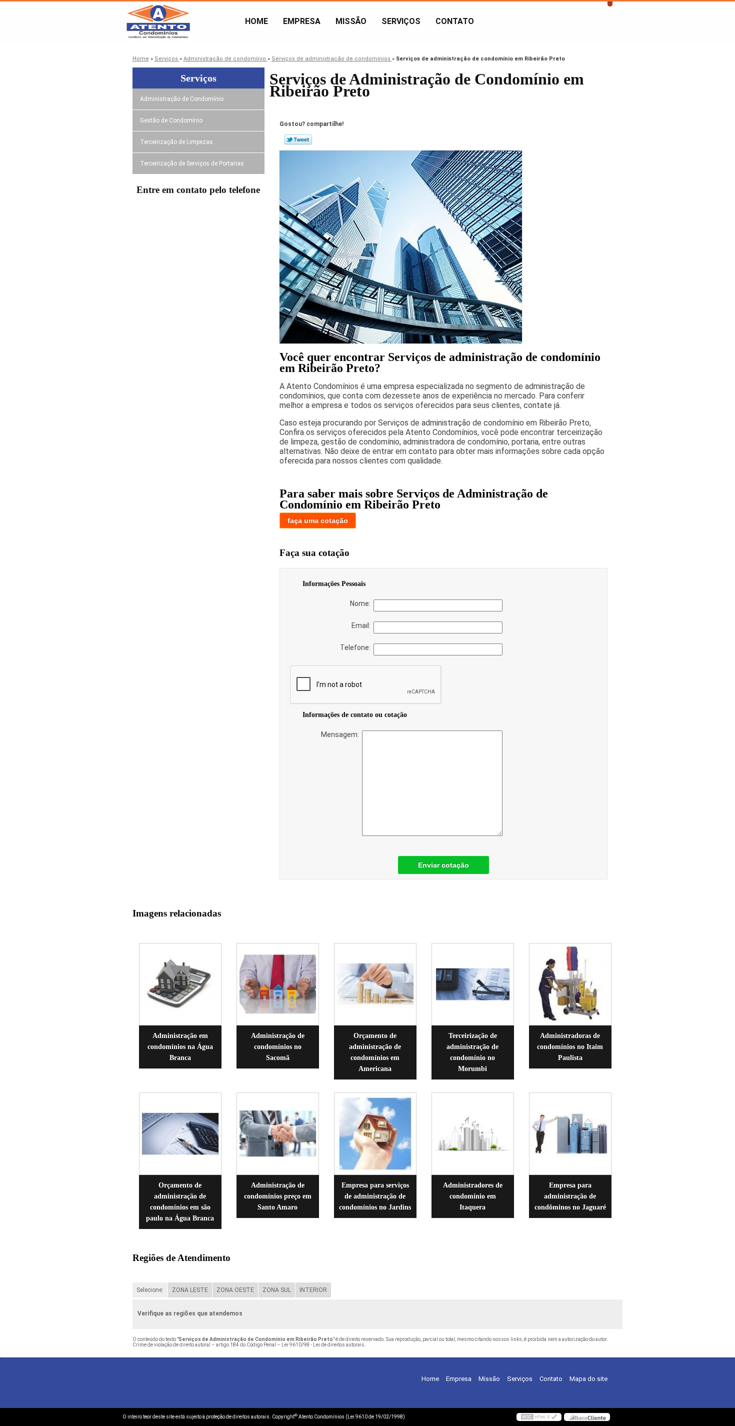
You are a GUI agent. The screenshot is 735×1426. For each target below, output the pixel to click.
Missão (351, 21)
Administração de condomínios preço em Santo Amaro (278, 1196)
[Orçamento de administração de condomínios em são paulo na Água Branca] (180, 1133)
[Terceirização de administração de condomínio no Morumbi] (473, 984)
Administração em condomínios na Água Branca (180, 1047)
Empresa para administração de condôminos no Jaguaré (570, 1196)
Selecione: (150, 1290)
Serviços (401, 21)
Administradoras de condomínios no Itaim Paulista (570, 1047)
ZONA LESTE (190, 1290)
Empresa (301, 21)
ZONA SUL (276, 1290)
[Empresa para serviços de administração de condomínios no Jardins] (375, 1133)
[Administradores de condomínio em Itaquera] (473, 1133)
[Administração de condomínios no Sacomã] (277, 984)
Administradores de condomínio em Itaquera (472, 1196)
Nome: (362, 604)
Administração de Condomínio (182, 99)
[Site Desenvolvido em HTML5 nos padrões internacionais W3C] (539, 1417)
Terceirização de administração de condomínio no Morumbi (472, 1052)
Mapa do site (589, 1378)
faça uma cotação (318, 520)
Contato (455, 21)
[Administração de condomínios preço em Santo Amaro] (277, 1133)
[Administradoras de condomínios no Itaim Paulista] (570, 984)
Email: (363, 626)
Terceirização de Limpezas (176, 142)
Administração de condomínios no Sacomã (277, 1047)
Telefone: (357, 648)
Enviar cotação (443, 865)
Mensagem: (341, 734)
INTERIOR (313, 1290)
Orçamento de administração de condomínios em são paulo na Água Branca (180, 1202)
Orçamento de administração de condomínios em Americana (375, 1052)
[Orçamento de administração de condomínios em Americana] (375, 984)
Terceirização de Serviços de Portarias (192, 163)
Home (256, 21)
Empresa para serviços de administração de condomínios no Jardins (375, 1196)
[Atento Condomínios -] (180, 22)
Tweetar (298, 139)
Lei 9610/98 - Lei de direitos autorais (323, 1345)
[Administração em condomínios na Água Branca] (180, 984)
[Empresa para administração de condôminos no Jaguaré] (570, 1133)
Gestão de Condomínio (171, 120)
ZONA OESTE (235, 1290)
